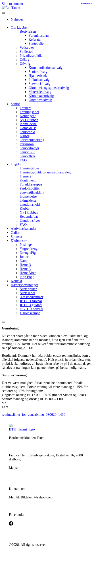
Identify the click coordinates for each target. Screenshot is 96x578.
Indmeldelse (28, 124)
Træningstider (29, 112)
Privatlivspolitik (31, 55)
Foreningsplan (39, 35)
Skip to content (12, 4)
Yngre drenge (29, 249)
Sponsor (16, 236)
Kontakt (16, 281)
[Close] (3, 322)
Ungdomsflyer (30, 220)
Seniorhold (27, 132)
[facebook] (11, 523)
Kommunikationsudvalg (46, 68)
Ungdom (17, 164)
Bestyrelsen (28, 31)
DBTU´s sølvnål (31, 309)
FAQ (23, 160)
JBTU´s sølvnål (31, 301)
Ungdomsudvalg (40, 100)
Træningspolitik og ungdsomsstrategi (45, 172)
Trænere (25, 108)
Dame (24, 261)
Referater (35, 39)
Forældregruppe (31, 184)
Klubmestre (19, 241)
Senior (15, 104)
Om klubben (19, 27)
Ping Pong (27, 277)
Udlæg (24, 59)
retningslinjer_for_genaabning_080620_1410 (33, 414)
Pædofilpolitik (30, 188)
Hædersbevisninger (24, 285)
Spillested (26, 51)
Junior (24, 257)
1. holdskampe (30, 313)
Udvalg (25, 63)
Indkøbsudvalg (39, 80)
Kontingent (27, 116)
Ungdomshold (30, 204)
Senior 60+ (27, 152)
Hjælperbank (38, 76)
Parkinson (27, 144)
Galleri (15, 232)
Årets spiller (28, 289)
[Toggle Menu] (3, 13)
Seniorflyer (27, 156)
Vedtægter (27, 47)
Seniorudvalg (38, 72)
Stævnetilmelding (32, 140)
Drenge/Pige (28, 253)
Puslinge (26, 245)
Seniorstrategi (29, 148)
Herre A (25, 269)
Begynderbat (29, 216)
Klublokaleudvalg (41, 96)
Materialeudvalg (40, 92)
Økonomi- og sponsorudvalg (49, 88)
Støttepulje (36, 43)
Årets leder (27, 293)
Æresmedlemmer (31, 297)
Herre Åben (28, 273)
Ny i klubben (29, 120)
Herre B (25, 265)
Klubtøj (25, 136)
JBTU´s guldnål (31, 305)
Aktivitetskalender (23, 228)
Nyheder (17, 19)
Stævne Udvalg (39, 84)
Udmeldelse (28, 128)
